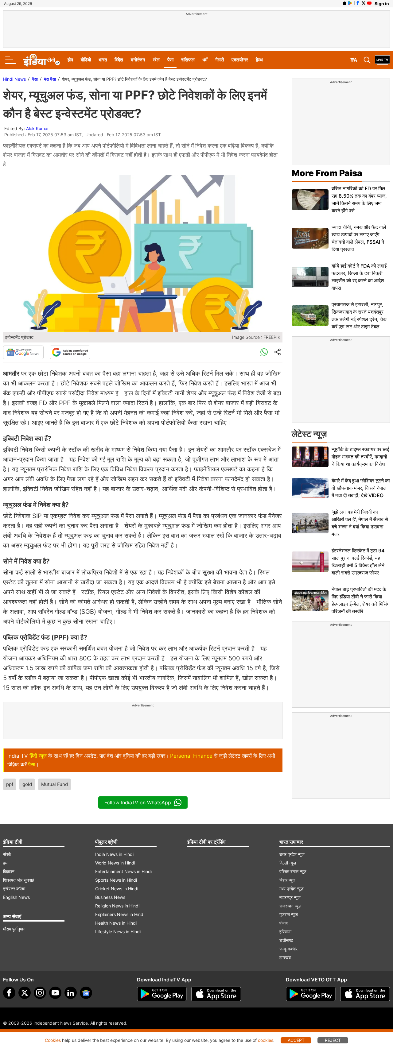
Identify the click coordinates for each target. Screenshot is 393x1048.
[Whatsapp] (264, 352)
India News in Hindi (114, 854)
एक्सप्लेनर (240, 60)
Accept (296, 1040)
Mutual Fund (54, 784)
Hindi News (14, 79)
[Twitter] (24, 993)
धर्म (205, 60)
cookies (265, 1040)
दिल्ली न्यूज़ (287, 862)
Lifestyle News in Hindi (118, 931)
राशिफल (188, 60)
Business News (110, 897)
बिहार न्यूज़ (287, 880)
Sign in (382, 3)
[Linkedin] (70, 993)
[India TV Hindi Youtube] (369, 3)
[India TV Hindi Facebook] (358, 3)
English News (16, 897)
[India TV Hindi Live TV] (382, 60)
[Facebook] (9, 993)
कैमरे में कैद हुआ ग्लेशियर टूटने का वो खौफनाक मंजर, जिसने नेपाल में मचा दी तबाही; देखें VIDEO (361, 488)
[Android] (350, 3)
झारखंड (285, 957)
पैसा (170, 60)
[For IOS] (365, 994)
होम (70, 60)
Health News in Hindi (116, 923)
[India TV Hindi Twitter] (363, 3)
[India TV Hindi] (41, 60)
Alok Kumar (37, 128)
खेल (156, 60)
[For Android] (311, 994)
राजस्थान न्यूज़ (290, 905)
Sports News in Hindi (116, 880)
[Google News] (23, 352)
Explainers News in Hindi (119, 914)
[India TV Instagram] (40, 993)
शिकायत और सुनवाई (18, 880)
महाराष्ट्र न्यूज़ (290, 897)
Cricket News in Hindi (116, 888)
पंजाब (283, 923)
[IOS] (344, 3)
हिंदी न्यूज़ (38, 756)
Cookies (53, 1040)
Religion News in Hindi (117, 905)
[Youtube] (55, 993)
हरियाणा (285, 931)
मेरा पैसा (50, 79)
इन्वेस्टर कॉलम (14, 888)
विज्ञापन (8, 871)
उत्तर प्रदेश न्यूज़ (292, 854)
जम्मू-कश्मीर (288, 948)
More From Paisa (327, 173)
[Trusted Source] (70, 352)
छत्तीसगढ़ (286, 940)
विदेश (119, 60)
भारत (103, 60)
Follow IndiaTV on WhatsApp (137, 802)
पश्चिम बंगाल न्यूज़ (292, 871)
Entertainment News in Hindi (123, 871)
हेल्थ (259, 60)
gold (27, 784)
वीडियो (86, 60)
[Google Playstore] (162, 994)
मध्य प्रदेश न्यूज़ (291, 888)
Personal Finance (191, 756)
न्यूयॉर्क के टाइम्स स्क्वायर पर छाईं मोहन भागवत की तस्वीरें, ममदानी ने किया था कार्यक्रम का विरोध (360, 456)
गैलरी (219, 60)
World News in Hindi (115, 862)
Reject (333, 1040)
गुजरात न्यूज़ (288, 914)
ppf (9, 784)
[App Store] (216, 994)
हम (5, 862)
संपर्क (7, 854)
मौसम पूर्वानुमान (14, 928)
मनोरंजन (138, 60)
